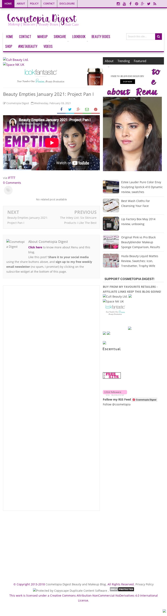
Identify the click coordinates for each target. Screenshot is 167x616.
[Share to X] (70, 110)
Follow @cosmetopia (117, 404)
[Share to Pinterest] (95, 110)
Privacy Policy (144, 584)
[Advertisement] (51, 545)
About (21, 3)
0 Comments (12, 183)
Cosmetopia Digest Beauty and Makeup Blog (76, 584)
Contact (49, 3)
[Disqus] (51, 344)
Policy (34, 3)
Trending (124, 61)
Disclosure (67, 3)
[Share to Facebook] (61, 110)
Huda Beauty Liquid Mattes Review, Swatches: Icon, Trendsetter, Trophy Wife (139, 261)
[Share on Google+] (78, 110)
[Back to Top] (164, 611)
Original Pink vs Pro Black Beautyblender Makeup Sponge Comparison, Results (140, 242)
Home (8, 3)
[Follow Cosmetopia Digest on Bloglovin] (115, 394)
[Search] (158, 36)
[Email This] (87, 110)
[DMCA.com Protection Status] (122, 591)
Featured (140, 61)
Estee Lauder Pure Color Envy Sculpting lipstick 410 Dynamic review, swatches (142, 187)
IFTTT (11, 178)
